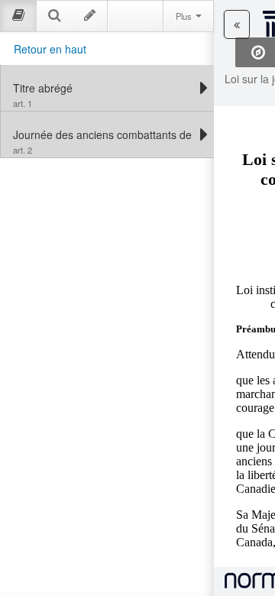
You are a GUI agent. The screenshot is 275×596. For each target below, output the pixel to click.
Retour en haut (50, 49)
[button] (237, 24)
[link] (103, 88)
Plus (185, 16)
